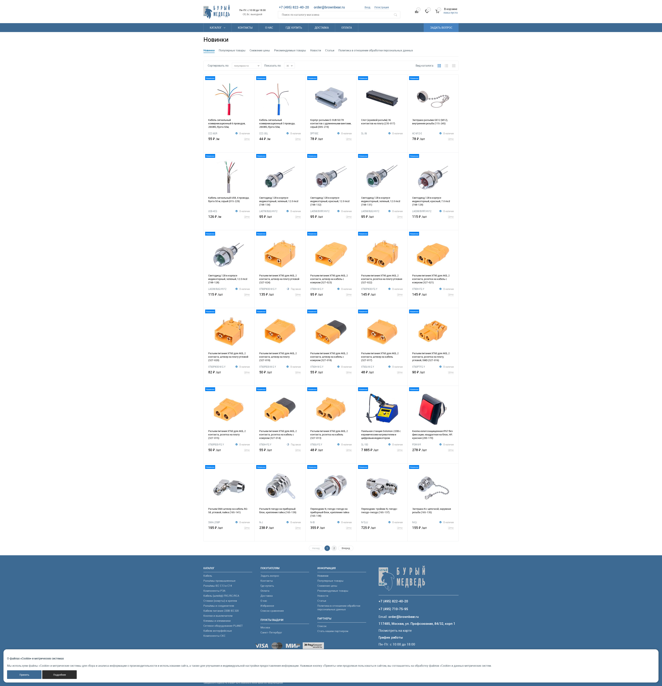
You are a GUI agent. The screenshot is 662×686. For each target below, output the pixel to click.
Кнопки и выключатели (218, 615)
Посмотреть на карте (395, 630)
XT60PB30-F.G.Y (216, 444)
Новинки (209, 50)
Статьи (329, 50)
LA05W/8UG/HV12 (370, 211)
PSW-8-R (416, 444)
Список (322, 626)
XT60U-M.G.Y (367, 366)
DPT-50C (314, 133)
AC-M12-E (417, 133)
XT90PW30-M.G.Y (268, 289)
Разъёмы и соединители (218, 605)
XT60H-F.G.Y (265, 444)
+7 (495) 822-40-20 (294, 7)
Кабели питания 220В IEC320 (221, 610)
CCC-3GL (263, 133)
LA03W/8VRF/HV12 (421, 211)
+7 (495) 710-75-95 (393, 609)
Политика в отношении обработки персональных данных (375, 50)
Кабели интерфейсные (217, 630)
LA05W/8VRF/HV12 (319, 211)
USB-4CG (212, 211)
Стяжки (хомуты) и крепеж (220, 600)
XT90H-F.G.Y (418, 289)
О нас (269, 27)
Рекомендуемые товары (290, 50)
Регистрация (381, 7)
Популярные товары (232, 50)
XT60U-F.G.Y (316, 444)
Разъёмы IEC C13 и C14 (217, 585)
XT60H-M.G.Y (316, 366)
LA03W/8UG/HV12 (217, 289)
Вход (367, 7)
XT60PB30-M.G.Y (267, 366)
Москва (265, 627)
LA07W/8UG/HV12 (268, 211)
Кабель (207, 575)
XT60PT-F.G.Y (418, 366)
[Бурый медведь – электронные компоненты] (216, 12)
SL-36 (364, 133)
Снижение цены (260, 50)
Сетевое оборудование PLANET (223, 625)
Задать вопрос (441, 27)
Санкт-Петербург (271, 632)
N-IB (312, 522)
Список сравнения (272, 610)
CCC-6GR (212, 133)
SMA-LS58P (214, 522)
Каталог (216, 27)
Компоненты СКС (214, 635)
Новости (315, 50)
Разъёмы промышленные (219, 580)
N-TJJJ (364, 522)
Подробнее (59, 674)
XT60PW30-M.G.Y (216, 366)
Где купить (294, 27)
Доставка (322, 27)
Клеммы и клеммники (217, 620)
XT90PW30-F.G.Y (369, 289)
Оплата (346, 27)
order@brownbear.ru (329, 7)
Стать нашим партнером (332, 631)
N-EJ (414, 522)
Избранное (267, 605)
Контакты (245, 27)
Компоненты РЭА (214, 590)
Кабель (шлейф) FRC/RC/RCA (221, 595)
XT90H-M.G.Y (316, 289)
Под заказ (296, 289)
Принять (24, 674)
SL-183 (364, 444)
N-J (261, 522)
